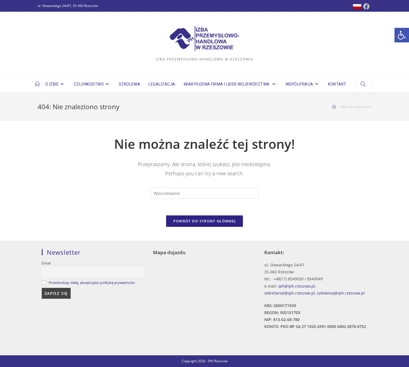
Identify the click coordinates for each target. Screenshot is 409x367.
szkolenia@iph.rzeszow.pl (341, 293)
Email (46, 263)
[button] (402, 35)
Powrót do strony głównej (204, 220)
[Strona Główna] (334, 106)
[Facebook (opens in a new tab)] (366, 6)
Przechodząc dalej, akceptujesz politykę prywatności (92, 282)
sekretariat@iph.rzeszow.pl (289, 293)
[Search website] (363, 84)
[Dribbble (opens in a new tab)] (357, 6)
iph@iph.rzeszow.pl (296, 286)
